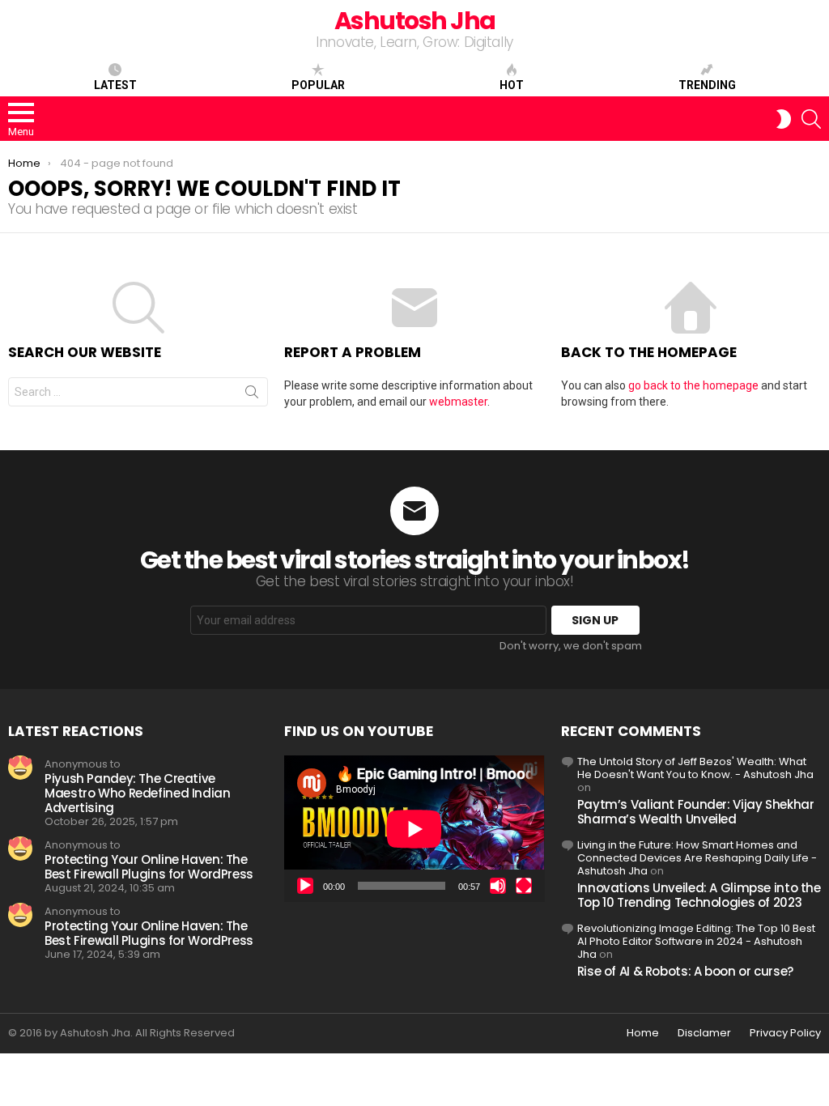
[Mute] (498, 886)
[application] (414, 828)
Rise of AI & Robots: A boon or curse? (685, 971)
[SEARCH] (811, 119)
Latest (115, 85)
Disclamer (704, 1033)
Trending (707, 85)
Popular (318, 85)
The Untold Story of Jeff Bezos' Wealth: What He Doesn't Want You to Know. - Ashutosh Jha (695, 768)
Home (643, 1033)
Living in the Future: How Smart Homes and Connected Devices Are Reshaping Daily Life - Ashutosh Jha (697, 857)
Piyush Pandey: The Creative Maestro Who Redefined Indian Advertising (138, 793)
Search (252, 395)
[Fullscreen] (524, 886)
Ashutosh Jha (414, 20)
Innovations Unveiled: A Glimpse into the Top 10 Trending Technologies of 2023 (699, 895)
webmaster (458, 401)
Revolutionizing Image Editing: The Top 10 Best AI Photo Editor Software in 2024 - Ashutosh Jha (696, 941)
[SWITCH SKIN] (783, 119)
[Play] (305, 886)
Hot (512, 85)
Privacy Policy (785, 1033)
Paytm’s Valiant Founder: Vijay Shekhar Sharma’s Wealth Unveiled (695, 811)
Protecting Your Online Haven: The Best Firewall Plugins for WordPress (149, 867)
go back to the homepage (693, 385)
